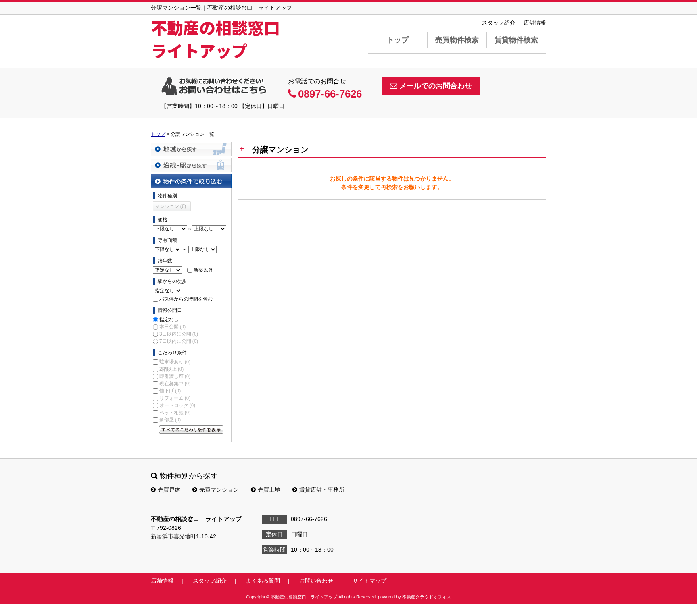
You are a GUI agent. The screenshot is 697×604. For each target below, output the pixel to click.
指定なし (169, 319)
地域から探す (191, 149)
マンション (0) (170, 206)
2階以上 (171, 369)
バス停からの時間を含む (186, 299)
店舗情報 (535, 22)
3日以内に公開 (178, 334)
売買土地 (269, 489)
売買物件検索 (457, 40)
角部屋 (170, 420)
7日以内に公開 (178, 341)
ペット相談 (174, 412)
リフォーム (174, 398)
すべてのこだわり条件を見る (191, 429)
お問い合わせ (316, 580)
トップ (398, 40)
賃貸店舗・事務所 (321, 489)
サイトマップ (369, 580)
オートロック (177, 405)
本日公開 (172, 327)
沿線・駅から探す (191, 165)
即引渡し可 (174, 376)
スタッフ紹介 (498, 22)
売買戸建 (169, 489)
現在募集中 (174, 383)
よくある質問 (263, 580)
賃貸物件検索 (516, 40)
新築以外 (203, 270)
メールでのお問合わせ (435, 86)
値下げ (170, 391)
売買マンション (219, 489)
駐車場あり (174, 362)
